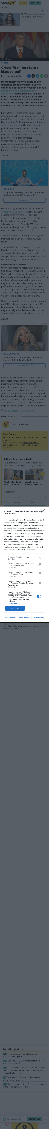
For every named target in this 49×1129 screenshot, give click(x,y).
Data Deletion (9, 618)
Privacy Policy (39, 618)
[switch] (39, 564)
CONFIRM (15, 608)
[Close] (43, 511)
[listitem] (24, 558)
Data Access (24, 618)
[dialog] (24, 564)
